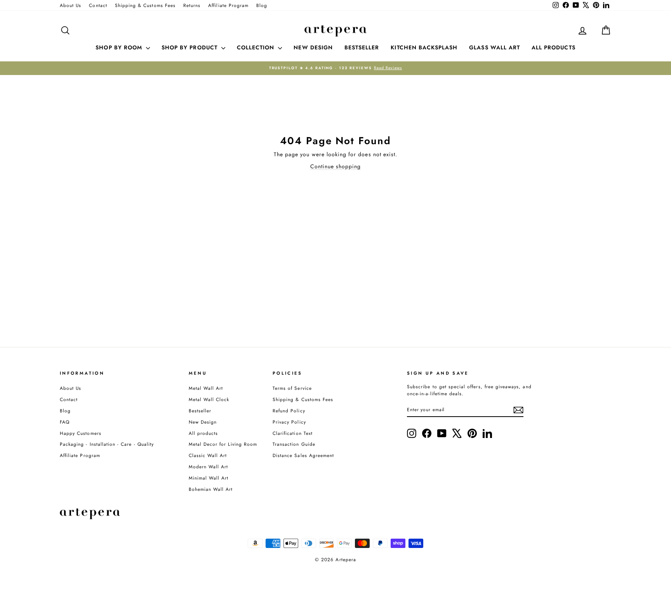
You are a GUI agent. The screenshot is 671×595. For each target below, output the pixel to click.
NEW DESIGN (313, 47)
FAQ (65, 422)
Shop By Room (120, 47)
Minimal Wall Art (209, 478)
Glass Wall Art (494, 47)
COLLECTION (256, 47)
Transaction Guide (294, 444)
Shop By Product (190, 47)
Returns (191, 5)
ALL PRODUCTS (553, 47)
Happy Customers (80, 433)
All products (203, 433)
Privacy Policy (289, 422)
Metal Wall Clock (209, 399)
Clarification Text (293, 433)
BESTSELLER (361, 47)
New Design (203, 422)
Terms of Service (292, 388)
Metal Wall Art (206, 388)
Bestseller (200, 410)
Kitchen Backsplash (424, 47)
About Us (70, 5)
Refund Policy (289, 410)
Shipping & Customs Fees (145, 5)
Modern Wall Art (208, 466)
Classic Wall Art (208, 455)
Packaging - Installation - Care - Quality (107, 444)
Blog (261, 5)
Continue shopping (335, 166)
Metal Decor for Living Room (223, 444)
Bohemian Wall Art (211, 489)
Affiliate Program (228, 5)
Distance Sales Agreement (303, 455)
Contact (98, 5)
